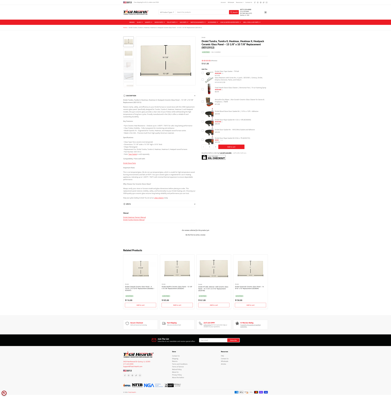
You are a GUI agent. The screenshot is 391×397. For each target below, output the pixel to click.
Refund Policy (177, 369)
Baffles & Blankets (197, 22)
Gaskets (147, 22)
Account (223, 2)
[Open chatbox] (4, 393)
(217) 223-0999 (244, 11)
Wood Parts (159, 22)
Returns (174, 361)
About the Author (178, 377)
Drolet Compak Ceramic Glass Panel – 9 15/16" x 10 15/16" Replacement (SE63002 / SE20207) (139, 288)
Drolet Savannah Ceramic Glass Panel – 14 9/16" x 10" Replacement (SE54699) (249, 287)
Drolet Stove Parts (129, 163)
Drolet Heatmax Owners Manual (134, 217)
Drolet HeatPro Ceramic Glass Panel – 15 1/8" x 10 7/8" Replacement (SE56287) (177, 287)
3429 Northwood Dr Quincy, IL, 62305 (136, 362)
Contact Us (248, 2)
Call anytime (207, 325)
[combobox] (207, 12)
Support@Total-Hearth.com (132, 366)
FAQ (222, 356)
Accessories (212, 22)
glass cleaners (159, 198)
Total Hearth (132, 392)
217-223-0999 (128, 364)
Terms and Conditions (179, 364)
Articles (223, 364)
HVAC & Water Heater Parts (229, 22)
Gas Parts (183, 22)
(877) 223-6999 (245, 9)
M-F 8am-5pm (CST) (246, 13)
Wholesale (231, 2)
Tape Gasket (132, 154)
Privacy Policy (177, 375)
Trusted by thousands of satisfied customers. (250, 326)
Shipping (175, 359)
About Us (175, 372)
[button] (235, 60)
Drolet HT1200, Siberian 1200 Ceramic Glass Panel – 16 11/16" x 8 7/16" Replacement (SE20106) (213, 288)
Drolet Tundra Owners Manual (133, 220)
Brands (132, 22)
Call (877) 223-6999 (226, 153)
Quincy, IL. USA (244, 15)
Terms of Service (178, 367)
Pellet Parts (171, 22)
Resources (239, 2)
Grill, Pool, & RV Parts (251, 22)
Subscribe (233, 340)
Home (125, 27)
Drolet (203, 37)
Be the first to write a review (195, 235)
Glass (139, 22)
